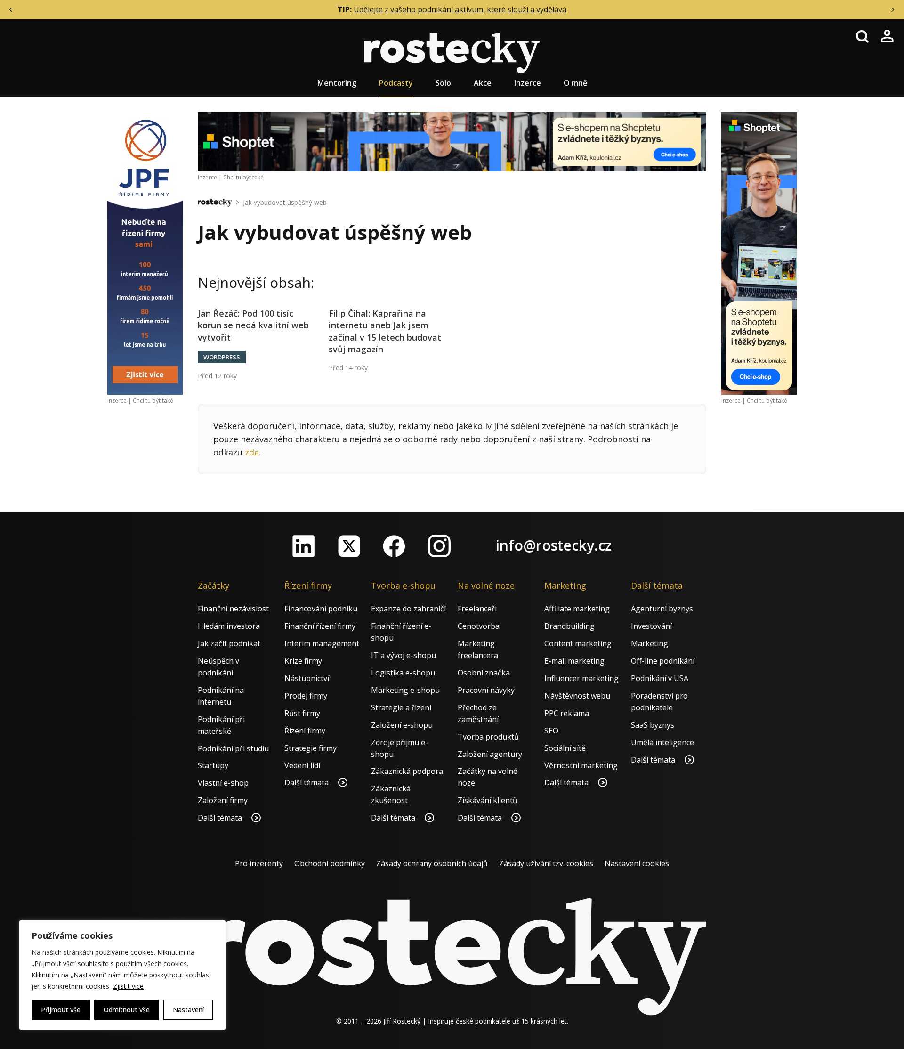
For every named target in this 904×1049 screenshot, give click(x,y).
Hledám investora (229, 626)
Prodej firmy (305, 696)
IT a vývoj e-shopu (403, 655)
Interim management (321, 643)
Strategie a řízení (401, 707)
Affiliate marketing (577, 608)
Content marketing (578, 643)
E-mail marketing (574, 661)
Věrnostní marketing (581, 765)
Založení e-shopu (402, 725)
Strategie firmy (310, 748)
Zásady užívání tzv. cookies (546, 863)
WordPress (221, 357)
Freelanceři (477, 608)
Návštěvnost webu (577, 696)
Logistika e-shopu (403, 672)
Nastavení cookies (637, 863)
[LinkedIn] (303, 546)
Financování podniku (320, 608)
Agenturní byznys (662, 608)
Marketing (649, 643)
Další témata (221, 818)
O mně (575, 83)
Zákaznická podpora (407, 771)
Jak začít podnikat (229, 643)
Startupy (213, 765)
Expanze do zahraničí (408, 608)
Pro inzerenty (259, 863)
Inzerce (527, 83)
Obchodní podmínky (329, 863)
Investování (651, 626)
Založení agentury (490, 754)
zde (252, 452)
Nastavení (188, 1009)
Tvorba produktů (488, 737)
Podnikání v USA (659, 678)
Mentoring (336, 83)
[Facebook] (394, 546)
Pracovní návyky (486, 690)
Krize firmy (303, 661)
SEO (551, 730)
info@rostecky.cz (554, 545)
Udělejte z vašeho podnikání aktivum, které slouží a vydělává (460, 9)
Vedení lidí (302, 765)
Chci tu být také (153, 401)
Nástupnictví (306, 678)
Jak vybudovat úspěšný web (285, 202)
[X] (349, 546)
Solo (443, 83)
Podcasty (396, 83)
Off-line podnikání (662, 661)
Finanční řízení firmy (319, 626)
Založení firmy (223, 800)
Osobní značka (484, 672)
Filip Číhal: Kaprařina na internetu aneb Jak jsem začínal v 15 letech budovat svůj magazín (385, 331)
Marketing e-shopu (405, 690)
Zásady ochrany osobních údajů (432, 863)
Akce (483, 83)
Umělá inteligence (662, 742)
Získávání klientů (487, 800)
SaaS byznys (652, 725)
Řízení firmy (304, 730)
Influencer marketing (581, 678)
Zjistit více (128, 986)
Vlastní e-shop (223, 783)
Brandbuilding (569, 626)
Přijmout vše (61, 1009)
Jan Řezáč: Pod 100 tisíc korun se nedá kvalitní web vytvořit (253, 325)
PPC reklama (566, 713)
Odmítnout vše (127, 1009)
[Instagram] (439, 546)
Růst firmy (302, 713)
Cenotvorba (479, 626)
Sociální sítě (565, 748)
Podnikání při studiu (233, 748)
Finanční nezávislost (233, 608)
